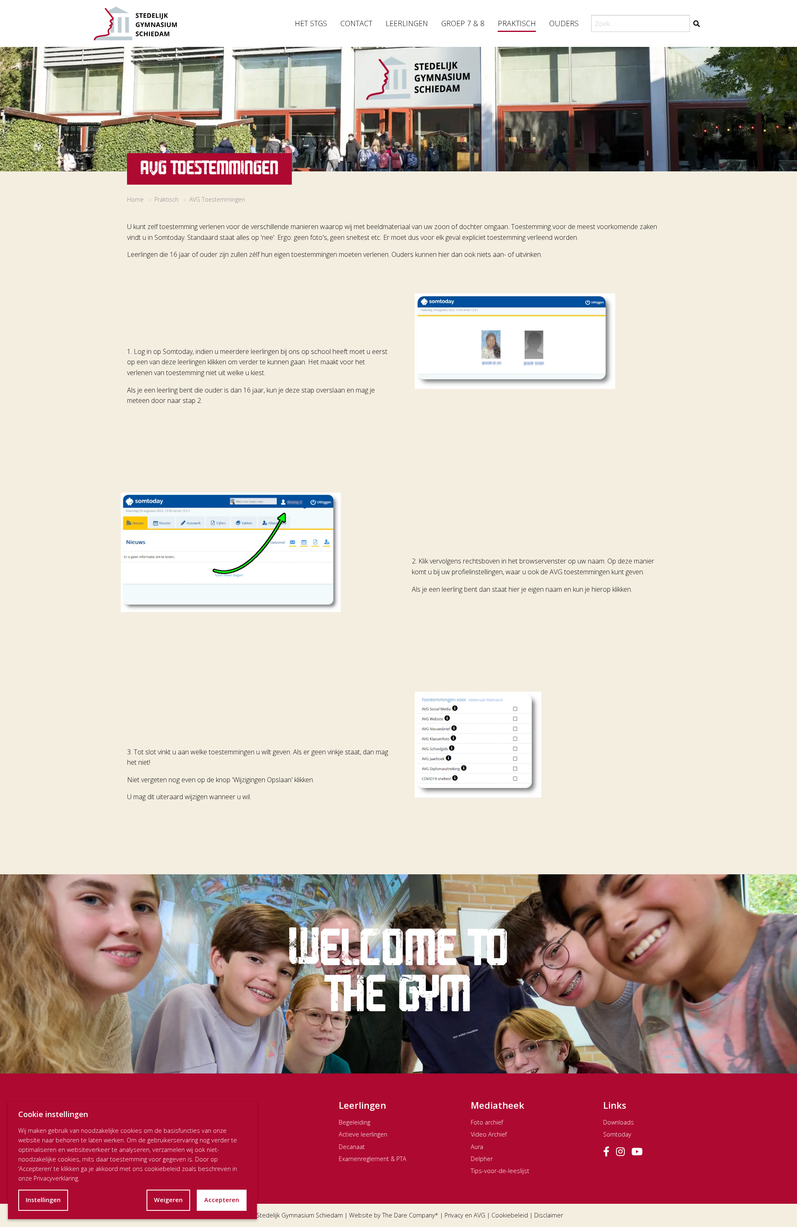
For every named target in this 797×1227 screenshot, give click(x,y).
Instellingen (43, 1200)
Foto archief (487, 1122)
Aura (477, 1147)
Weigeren (168, 1200)
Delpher (482, 1159)
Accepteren (221, 1200)
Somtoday (617, 1134)
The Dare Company (408, 1215)
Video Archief (489, 1134)
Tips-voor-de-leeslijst (500, 1171)
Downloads (618, 1122)
